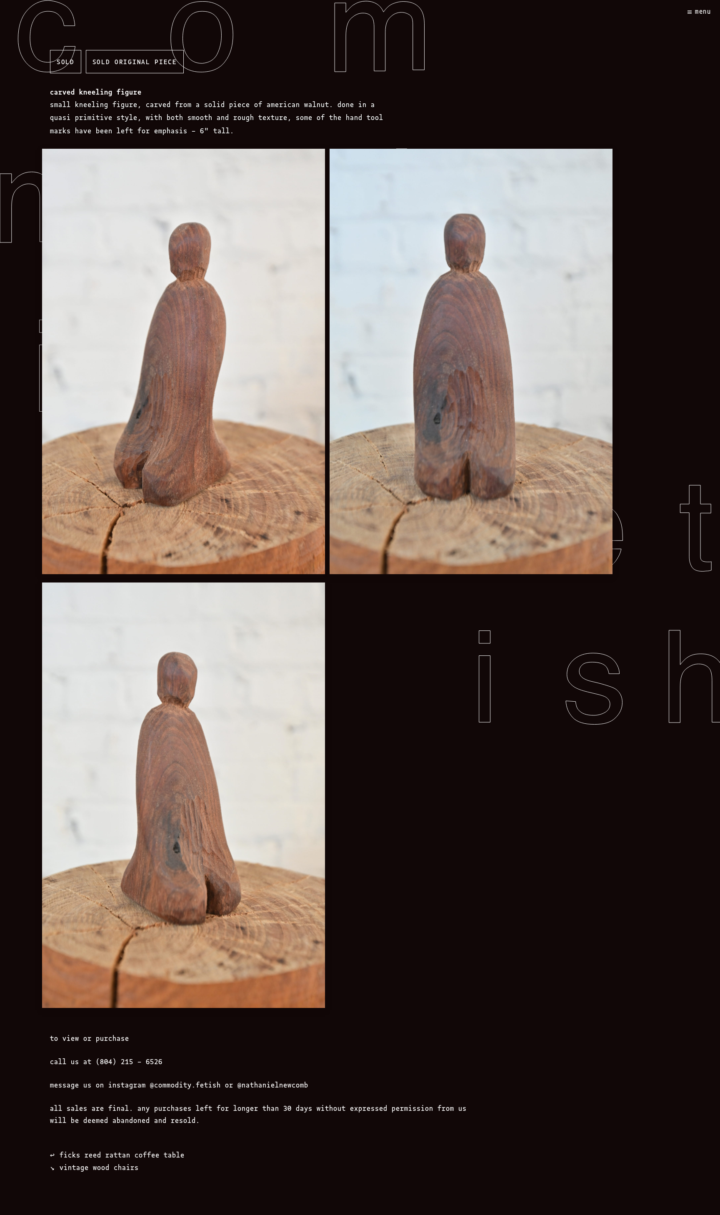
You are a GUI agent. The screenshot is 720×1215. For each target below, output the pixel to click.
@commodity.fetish (185, 1085)
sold (66, 61)
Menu (703, 11)
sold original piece (134, 61)
